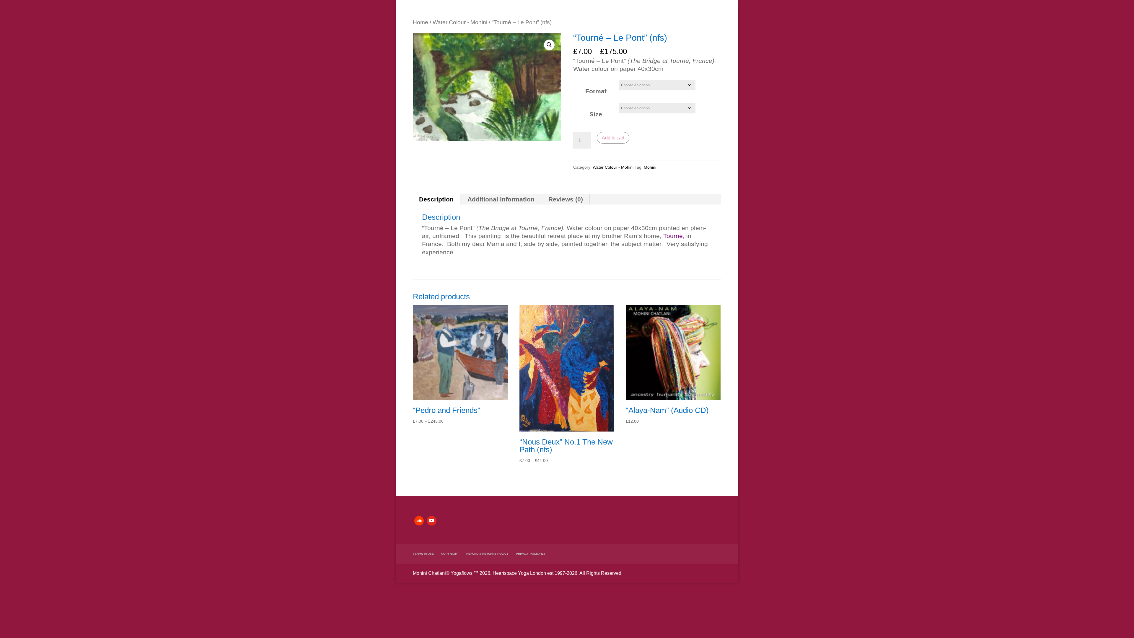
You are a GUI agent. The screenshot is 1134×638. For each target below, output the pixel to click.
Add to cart (613, 137)
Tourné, (674, 235)
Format (596, 91)
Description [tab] (436, 199)
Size (595, 114)
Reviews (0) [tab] (565, 199)
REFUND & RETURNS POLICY (487, 553)
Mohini (650, 167)
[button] (549, 45)
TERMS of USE (423, 553)
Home (420, 22)
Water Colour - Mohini (460, 22)
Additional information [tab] (501, 199)
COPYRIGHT (450, 553)
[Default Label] (419, 521)
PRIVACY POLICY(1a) (531, 553)
